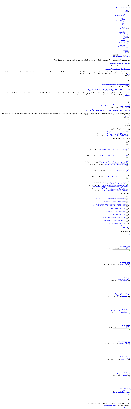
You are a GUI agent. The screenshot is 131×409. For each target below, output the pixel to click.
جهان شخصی (122, 33)
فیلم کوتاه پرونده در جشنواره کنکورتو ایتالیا (118, 170)
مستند (123, 24)
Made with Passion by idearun (110, 405)
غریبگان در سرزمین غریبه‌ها (124, 279)
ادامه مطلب (127, 74)
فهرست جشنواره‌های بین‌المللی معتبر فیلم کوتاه (117, 132)
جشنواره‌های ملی (121, 16)
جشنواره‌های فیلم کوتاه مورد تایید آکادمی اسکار (117, 135)
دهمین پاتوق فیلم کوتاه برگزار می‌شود (117, 69)
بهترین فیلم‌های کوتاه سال (122, 42)
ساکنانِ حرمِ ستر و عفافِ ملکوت (123, 373)
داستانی (123, 23)
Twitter (126, 51)
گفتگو (126, 37)
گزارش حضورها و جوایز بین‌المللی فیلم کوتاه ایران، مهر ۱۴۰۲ (114, 155)
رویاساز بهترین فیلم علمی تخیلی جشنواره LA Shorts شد (115, 185)
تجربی (123, 27)
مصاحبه (123, 40)
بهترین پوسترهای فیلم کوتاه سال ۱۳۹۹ (100, 205)
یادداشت (126, 36)
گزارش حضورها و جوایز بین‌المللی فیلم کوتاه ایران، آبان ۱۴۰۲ (114, 149)
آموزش (123, 31)
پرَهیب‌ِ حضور (127, 342)
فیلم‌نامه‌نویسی (121, 32)
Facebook (125, 50)
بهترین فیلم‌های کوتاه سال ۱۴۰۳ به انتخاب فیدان (114, 220)
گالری (126, 43)
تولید (124, 14)
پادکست (123, 38)
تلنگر (129, 389)
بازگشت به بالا (127, 407)
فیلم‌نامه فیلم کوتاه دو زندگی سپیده (117, 214)
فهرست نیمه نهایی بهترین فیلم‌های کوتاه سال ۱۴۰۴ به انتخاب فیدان (110, 198)
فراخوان (123, 18)
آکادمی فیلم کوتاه (124, 28)
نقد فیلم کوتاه (125, 21)
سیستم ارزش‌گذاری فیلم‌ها (122, 228)
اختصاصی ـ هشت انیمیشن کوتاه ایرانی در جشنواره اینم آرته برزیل (108, 110)
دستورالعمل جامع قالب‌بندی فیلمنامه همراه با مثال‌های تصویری (110, 204)
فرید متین (125, 375)
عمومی (123, 19)
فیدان (126, 10)
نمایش (123, 12)
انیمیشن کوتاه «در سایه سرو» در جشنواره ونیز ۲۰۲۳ (116, 190)
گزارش (126, 11)
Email (126, 52)
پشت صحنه (122, 45)
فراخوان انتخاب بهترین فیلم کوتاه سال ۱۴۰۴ (115, 211)
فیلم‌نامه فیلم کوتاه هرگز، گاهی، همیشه (116, 223)
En (112, 7)
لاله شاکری (124, 327)
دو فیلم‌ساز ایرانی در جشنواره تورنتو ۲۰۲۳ (118, 182)
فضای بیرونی (125, 34)
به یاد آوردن (127, 326)
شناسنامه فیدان (124, 225)
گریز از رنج (128, 358)
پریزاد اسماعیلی (123, 359)
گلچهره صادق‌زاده (123, 264)
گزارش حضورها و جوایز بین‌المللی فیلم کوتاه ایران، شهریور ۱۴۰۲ (113, 161)
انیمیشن (123, 25)
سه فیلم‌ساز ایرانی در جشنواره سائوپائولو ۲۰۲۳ (117, 176)
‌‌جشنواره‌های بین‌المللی (120, 15)
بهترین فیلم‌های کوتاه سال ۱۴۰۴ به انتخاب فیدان (114, 201)
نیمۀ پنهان (128, 247)
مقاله (124, 29)
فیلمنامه (126, 41)
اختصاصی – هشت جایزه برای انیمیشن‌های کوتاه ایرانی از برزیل (109, 89)
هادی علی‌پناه (124, 248)
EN (127, 47)
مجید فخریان (124, 296)
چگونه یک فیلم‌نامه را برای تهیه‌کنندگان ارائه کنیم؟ (113, 217)
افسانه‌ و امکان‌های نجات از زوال (123, 294)
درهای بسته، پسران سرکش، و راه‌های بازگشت (119, 310)
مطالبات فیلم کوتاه (120, 20)
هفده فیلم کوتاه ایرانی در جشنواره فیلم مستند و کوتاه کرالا (114, 188)
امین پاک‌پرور (124, 312)
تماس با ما (125, 227)
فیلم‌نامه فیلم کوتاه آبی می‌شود (118, 208)
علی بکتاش (124, 391)
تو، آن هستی (127, 263)
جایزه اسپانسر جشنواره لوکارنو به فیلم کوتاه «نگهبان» (116, 164)
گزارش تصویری (121, 46)
